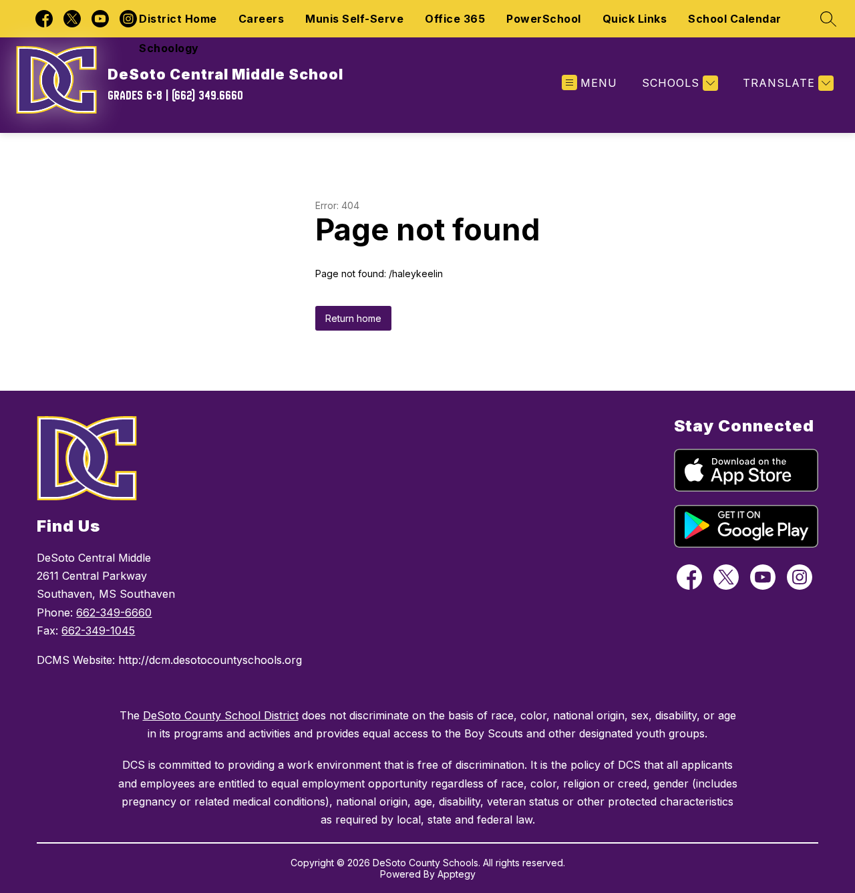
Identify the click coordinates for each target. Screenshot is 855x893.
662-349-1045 (98, 630)
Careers (261, 18)
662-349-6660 (114, 612)
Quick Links (635, 18)
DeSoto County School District (221, 715)
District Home (178, 18)
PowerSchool (543, 18)
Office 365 (455, 18)
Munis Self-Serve (354, 18)
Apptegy (457, 874)
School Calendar (735, 18)
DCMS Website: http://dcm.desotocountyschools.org (169, 660)
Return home (353, 318)
